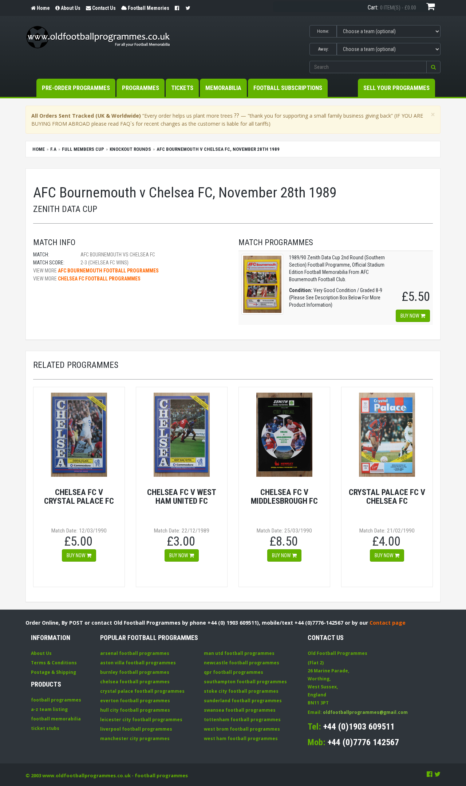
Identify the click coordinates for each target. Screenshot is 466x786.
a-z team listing (49, 709)
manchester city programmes (135, 738)
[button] (433, 67)
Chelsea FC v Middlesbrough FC (284, 496)
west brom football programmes (242, 729)
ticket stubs (45, 728)
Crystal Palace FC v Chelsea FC (387, 496)
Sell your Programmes (396, 87)
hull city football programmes (135, 710)
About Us (41, 653)
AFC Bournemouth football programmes (108, 271)
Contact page (388, 622)
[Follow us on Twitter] (437, 774)
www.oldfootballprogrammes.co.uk (86, 775)
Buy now (410, 316)
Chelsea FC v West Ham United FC (181, 496)
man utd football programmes (239, 653)
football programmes (56, 700)
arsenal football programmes (134, 653)
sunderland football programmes (243, 700)
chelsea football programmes (135, 682)
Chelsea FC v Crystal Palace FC (79, 496)
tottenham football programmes (242, 719)
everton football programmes (135, 700)
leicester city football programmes (141, 719)
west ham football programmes (241, 738)
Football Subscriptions (287, 87)
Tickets (182, 87)
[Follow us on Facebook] (430, 774)
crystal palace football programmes (142, 691)
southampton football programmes (245, 682)
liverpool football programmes (136, 729)
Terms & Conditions (54, 663)
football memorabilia (56, 719)
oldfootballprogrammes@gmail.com (365, 712)
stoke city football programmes (241, 691)
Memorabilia (223, 87)
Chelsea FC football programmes (99, 279)
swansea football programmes (240, 710)
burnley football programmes (134, 672)
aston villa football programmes (138, 663)
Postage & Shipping (53, 672)
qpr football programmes (233, 672)
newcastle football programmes (241, 663)
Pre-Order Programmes (76, 87)
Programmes (140, 87)
